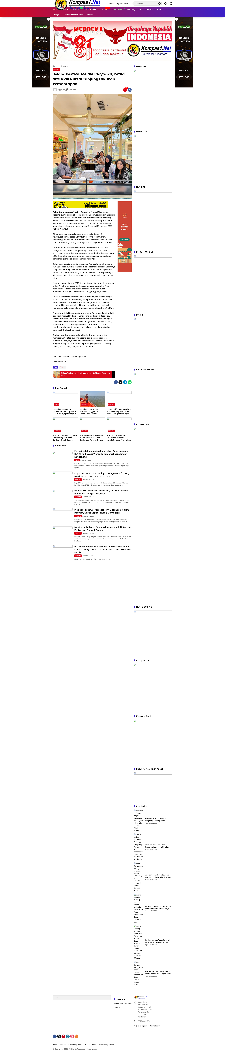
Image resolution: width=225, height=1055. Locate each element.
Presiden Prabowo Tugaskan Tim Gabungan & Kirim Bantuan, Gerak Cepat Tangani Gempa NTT (65, 437)
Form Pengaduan (106, 1045)
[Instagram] (72, 1036)
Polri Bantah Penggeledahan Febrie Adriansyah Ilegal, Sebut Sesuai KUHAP (158, 972)
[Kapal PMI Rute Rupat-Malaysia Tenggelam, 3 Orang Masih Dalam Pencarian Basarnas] (92, 399)
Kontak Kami (90, 1045)
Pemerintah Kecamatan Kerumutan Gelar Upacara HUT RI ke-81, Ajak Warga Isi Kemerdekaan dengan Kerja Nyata (65, 411)
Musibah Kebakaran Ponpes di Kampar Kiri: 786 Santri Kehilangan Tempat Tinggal (92, 437)
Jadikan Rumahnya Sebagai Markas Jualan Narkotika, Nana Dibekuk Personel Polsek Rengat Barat (158, 876)
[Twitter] (120, 382)
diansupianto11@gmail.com (149, 1026)
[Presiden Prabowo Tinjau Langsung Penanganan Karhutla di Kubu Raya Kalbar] (138, 821)
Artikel (57, 404)
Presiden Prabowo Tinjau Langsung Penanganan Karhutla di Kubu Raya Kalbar (157, 819)
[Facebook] (116, 382)
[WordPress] (68, 1036)
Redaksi (117, 1007)
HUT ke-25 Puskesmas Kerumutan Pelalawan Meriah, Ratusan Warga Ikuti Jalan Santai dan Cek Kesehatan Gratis (119, 437)
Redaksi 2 (61, 89)
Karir (55, 1045)
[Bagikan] (130, 90)
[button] (159, 3)
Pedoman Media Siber (122, 1003)
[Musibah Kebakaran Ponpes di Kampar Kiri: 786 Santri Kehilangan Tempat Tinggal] (92, 425)
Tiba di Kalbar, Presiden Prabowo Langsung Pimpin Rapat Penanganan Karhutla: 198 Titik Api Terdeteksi (157, 846)
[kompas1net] (77, 3)
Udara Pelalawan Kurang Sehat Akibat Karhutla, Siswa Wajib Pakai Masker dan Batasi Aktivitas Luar (158, 907)
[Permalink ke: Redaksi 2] (55, 90)
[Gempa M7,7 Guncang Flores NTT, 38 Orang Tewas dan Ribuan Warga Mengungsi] (119, 399)
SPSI (63, 367)
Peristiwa (56, 70)
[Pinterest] (63, 1036)
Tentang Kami (76, 1045)
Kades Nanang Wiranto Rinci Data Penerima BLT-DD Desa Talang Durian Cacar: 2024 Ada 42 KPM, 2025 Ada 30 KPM (158, 941)
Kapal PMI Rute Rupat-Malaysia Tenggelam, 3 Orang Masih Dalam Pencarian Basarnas (89, 411)
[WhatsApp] (130, 382)
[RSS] (76, 1036)
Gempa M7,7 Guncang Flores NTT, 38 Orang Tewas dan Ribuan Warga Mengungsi (119, 411)
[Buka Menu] (170, 3)
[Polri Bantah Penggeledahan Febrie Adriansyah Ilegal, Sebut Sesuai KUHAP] (138, 973)
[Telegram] (125, 382)
